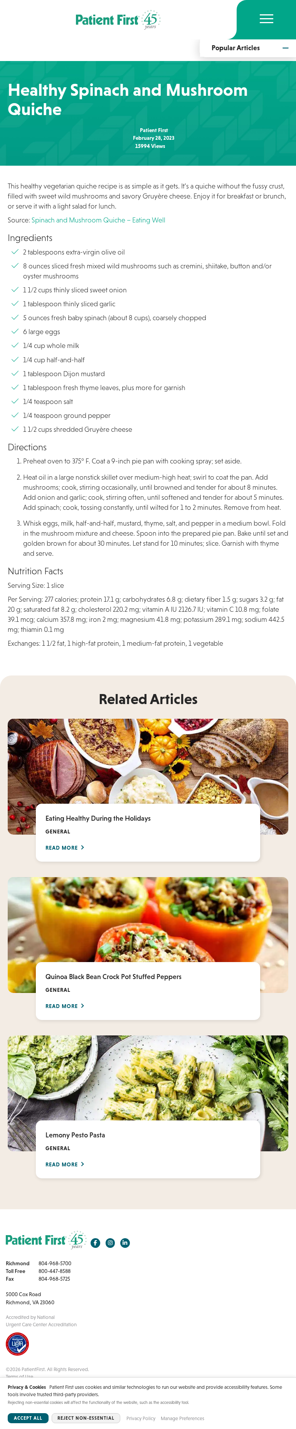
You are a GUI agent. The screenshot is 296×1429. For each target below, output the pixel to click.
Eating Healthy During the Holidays (98, 818)
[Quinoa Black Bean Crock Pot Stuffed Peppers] (148, 934)
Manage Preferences (182, 1418)
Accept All (28, 1418)
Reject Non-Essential (85, 1418)
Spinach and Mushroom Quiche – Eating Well (98, 220)
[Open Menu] (266, 20)
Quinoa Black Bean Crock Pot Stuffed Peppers (113, 977)
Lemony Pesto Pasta (75, 1135)
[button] (248, 48)
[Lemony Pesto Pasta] (148, 1092)
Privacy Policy (140, 1418)
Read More (61, 848)
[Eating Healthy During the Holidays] (148, 776)
